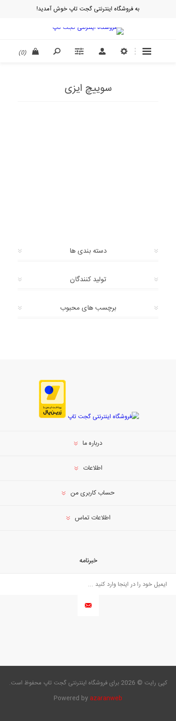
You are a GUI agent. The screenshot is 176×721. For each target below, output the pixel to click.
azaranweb (106, 698)
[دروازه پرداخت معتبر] (52, 417)
